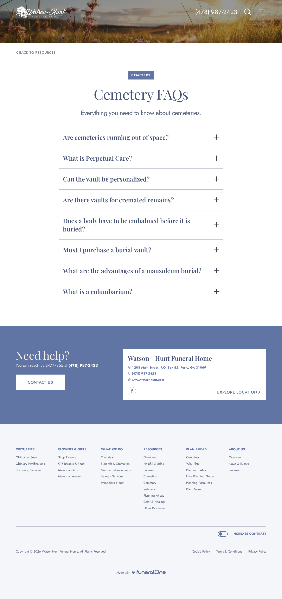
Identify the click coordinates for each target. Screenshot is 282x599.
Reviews (234, 470)
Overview (107, 457)
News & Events (239, 463)
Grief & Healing (154, 501)
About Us (237, 449)
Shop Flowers (67, 457)
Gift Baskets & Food (71, 463)
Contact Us (40, 382)
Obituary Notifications (30, 463)
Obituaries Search (27, 457)
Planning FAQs (196, 470)
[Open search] (248, 12)
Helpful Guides (153, 463)
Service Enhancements (116, 470)
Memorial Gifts (68, 470)
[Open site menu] (262, 12)
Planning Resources (199, 482)
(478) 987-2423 (216, 11)
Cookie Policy (201, 551)
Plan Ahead (196, 449)
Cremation (150, 476)
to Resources (37, 52)
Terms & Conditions (229, 551)
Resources (152, 449)
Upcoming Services (28, 470)
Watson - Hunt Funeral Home (170, 358)
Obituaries (25, 449)
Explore (237, 392)
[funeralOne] (151, 572)
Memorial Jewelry (69, 476)
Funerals (148, 470)
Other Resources (154, 508)
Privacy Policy (257, 551)
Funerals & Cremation (115, 463)
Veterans (149, 489)
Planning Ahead (154, 495)
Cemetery (149, 482)
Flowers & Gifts (72, 449)
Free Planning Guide (200, 476)
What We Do (112, 449)
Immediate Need (112, 482)
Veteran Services (112, 476)
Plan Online (193, 489)
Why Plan (192, 463)
